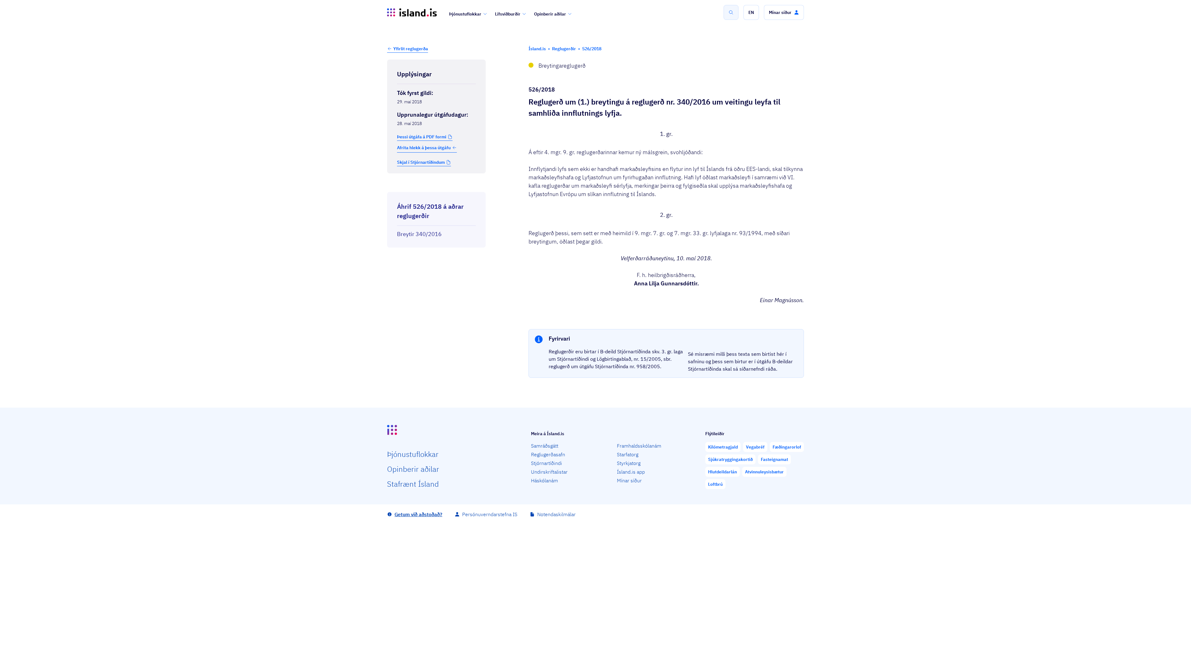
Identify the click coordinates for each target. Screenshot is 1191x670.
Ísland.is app (631, 472)
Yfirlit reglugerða (410, 48)
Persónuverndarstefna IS (489, 514)
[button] (751, 12)
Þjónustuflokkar (465, 14)
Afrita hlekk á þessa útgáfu (424, 147)
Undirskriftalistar (549, 472)
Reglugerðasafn (548, 454)
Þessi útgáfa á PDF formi (421, 137)
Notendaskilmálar (556, 514)
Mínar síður (629, 480)
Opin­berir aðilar (413, 469)
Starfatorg (627, 454)
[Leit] (731, 12)
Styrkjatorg (628, 463)
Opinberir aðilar (550, 14)
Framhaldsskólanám (639, 446)
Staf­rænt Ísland (413, 484)
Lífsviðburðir (507, 14)
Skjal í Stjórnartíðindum (421, 162)
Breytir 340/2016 (419, 234)
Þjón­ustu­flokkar (413, 454)
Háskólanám (544, 480)
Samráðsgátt (544, 446)
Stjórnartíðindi (546, 463)
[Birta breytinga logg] (436, 186)
